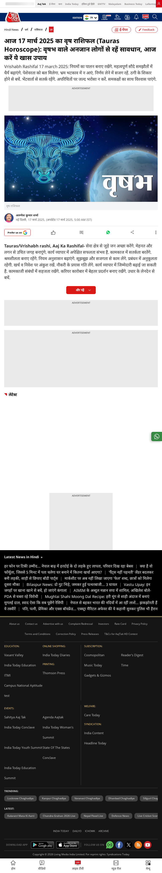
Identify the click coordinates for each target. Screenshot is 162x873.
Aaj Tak (42, 3)
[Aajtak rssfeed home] (138, 845)
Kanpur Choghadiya (54, 798)
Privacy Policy (139, 624)
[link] (158, 3)
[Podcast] (127, 17)
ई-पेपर (52, 3)
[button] (148, 866)
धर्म (26, 29)
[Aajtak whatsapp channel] (109, 844)
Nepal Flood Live (93, 816)
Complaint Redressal (81, 624)
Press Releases (90, 634)
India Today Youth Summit (23, 747)
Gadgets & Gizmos (97, 675)
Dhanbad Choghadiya (121, 798)
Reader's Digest (132, 655)
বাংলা (60, 3)
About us (14, 624)
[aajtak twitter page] (128, 845)
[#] (108, 233)
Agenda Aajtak (53, 717)
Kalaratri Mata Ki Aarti (20, 816)
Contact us (31, 624)
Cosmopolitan (94, 655)
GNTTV (101, 3)
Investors (103, 624)
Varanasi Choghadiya (87, 798)
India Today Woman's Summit (58, 732)
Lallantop (150, 3)
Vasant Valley (13, 655)
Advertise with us (53, 624)
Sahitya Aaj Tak (15, 717)
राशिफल (38, 29)
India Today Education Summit (20, 773)
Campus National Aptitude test (23, 690)
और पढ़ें (80, 290)
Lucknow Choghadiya (20, 798)
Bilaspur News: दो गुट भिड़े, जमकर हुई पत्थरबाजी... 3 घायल (74, 584)
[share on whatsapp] (156, 436)
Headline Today (95, 743)
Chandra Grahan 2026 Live (59, 816)
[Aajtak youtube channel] (147, 845)
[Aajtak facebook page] (119, 845)
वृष (51, 29)
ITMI (7, 675)
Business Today (133, 3)
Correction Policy (66, 634)
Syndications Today (118, 854)
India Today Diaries (56, 655)
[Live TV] (145, 17)
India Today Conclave (19, 727)
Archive (104, 831)
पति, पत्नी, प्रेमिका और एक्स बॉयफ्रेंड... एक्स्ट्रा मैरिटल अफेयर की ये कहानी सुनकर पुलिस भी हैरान (90, 608)
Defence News (120, 816)
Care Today (92, 715)
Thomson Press (54, 673)
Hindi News (11, 29)
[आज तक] (13, 17)
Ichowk (90, 831)
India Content (94, 733)
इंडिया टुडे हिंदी (88, 3)
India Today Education (20, 665)
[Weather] (117, 18)
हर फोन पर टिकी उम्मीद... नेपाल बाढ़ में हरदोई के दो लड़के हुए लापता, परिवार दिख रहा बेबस (71, 566)
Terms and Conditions (37, 634)
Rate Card (120, 624)
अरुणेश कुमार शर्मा (27, 215)
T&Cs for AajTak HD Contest (121, 634)
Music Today (93, 665)
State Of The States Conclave (56, 752)
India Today (71, 3)
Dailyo (77, 831)
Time (124, 665)
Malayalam (114, 3)
